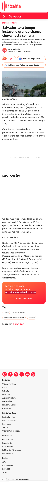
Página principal (8, 417)
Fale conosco (7, 446)
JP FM (4, 472)
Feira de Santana (9, 420)
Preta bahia (7, 401)
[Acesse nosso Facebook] (10, 374)
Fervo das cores (9, 405)
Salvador (15, 16)
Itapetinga (6, 424)
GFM (4, 462)
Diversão (6, 394)
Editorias (6, 380)
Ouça (10, 59)
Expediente (7, 443)
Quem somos (7, 439)
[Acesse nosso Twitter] (16, 374)
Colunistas (6, 408)
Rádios (5, 458)
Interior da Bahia (9, 413)
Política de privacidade (11, 450)
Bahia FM (6, 469)
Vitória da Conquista (11, 431)
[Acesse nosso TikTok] (21, 374)
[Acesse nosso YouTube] (27, 374)
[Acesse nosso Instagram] (4, 374)
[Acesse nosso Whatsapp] (33, 374)
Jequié (5, 427)
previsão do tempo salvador (14, 318)
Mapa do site (7, 453)
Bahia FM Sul (7, 465)
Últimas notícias (9, 384)
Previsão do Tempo (20, 312)
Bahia (4, 387)
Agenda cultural (9, 398)
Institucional (7, 435)
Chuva (6, 312)
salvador (32, 318)
